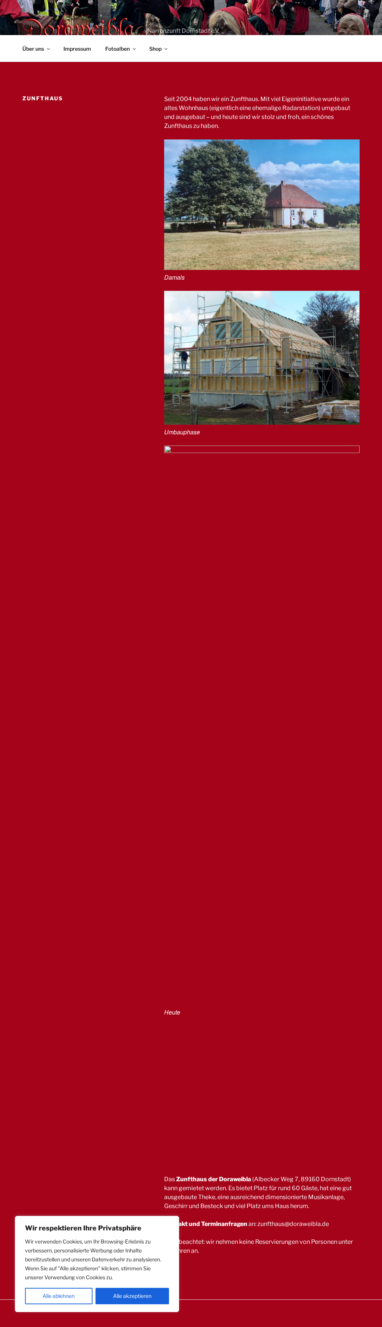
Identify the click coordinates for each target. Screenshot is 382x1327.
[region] (97, 1264)
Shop (155, 48)
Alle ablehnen (59, 1296)
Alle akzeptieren (132, 1296)
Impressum (77, 48)
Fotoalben (117, 48)
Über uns (33, 48)
